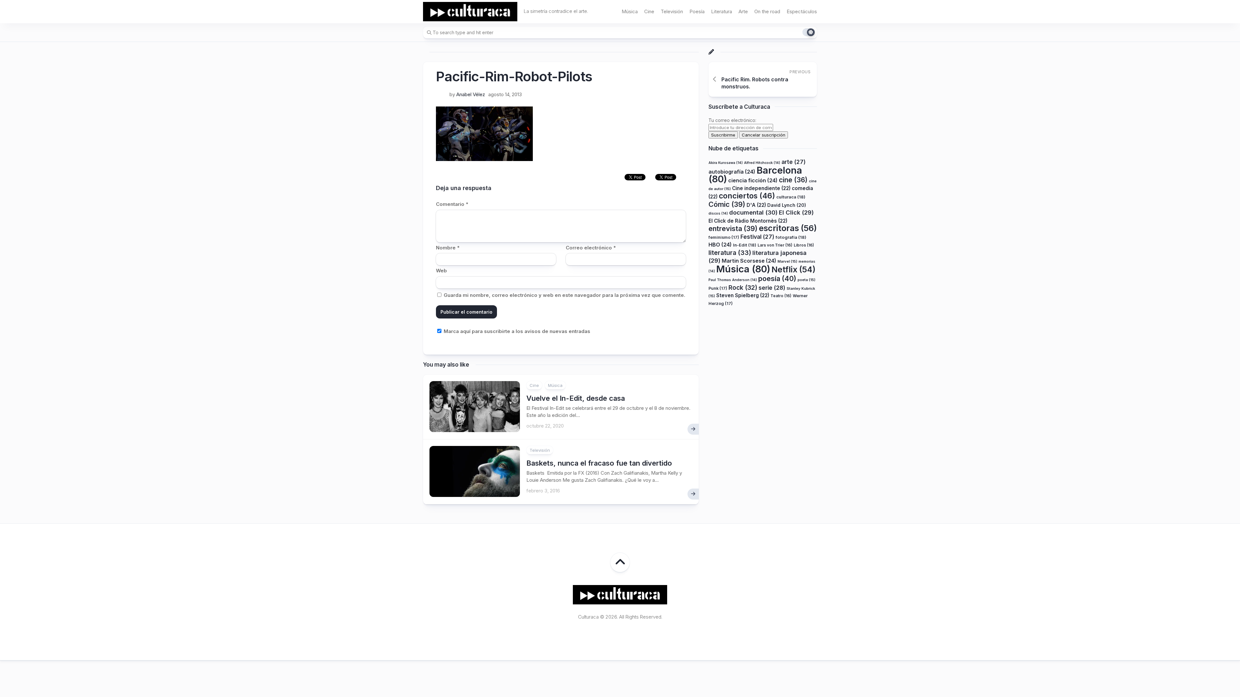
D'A (756, 205)
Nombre (448, 248)
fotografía (791, 237)
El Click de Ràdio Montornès (747, 221)
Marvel (787, 261)
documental (753, 212)
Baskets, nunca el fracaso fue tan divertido (599, 463)
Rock (742, 287)
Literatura (721, 11)
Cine (649, 11)
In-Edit (744, 244)
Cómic (726, 204)
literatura (729, 253)
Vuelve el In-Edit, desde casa (575, 398)
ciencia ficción (753, 180)
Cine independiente (761, 188)
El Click (796, 212)
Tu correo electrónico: (732, 120)
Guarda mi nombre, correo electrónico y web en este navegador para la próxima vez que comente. (564, 295)
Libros (804, 245)
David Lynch (786, 205)
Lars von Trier (775, 245)
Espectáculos (802, 11)
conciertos (747, 195)
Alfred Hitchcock (762, 163)
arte (793, 161)
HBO (720, 244)
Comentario (452, 204)
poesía (777, 278)
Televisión (672, 11)
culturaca (790, 196)
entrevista (733, 228)
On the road (767, 11)
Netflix (793, 269)
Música (630, 11)
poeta (806, 280)
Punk (717, 288)
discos (718, 213)
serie (772, 287)
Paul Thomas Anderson (732, 280)
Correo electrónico (591, 248)
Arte (743, 11)
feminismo (723, 237)
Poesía (697, 11)
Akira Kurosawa (725, 163)
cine (793, 180)
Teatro (780, 295)
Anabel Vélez (470, 94)
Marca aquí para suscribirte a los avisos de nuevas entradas (516, 331)
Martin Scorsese (749, 261)
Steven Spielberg (742, 295)
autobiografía (731, 171)
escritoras (788, 228)
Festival (757, 236)
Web (441, 271)
